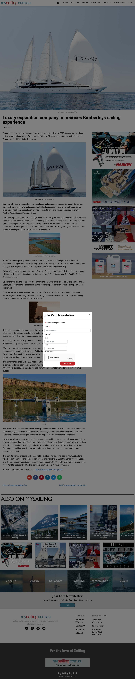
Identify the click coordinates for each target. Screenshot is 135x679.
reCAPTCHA (49, 352)
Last (46, 345)
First (46, 338)
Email (47, 327)
